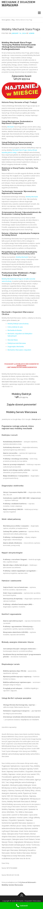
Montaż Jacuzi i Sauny (18, 826)
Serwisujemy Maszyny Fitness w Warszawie (18, 779)
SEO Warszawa (16, 796)
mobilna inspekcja (30, 688)
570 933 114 (23, 78)
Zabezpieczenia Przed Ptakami (23, 839)
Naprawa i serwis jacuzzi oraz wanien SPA (23, 774)
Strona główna (6, 20)
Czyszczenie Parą (26, 766)
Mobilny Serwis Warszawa (12, 885)
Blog (13, 20)
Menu (39, 13)
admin (31, 33)
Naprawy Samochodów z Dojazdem (20, 771)
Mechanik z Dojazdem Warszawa (18, 3)
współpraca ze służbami (30, 719)
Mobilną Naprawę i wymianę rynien (15, 809)
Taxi (7, 782)
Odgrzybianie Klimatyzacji (23, 842)
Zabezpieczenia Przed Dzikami (18, 834)
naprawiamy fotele (24, 788)
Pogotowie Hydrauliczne (11, 766)
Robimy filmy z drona (32, 790)
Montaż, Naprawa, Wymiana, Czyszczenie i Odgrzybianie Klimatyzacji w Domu (21, 799)
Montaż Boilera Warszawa (20, 853)
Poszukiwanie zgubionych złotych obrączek (18, 777)
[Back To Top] (21, 895)
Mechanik (10, 127)
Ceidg (20, 882)
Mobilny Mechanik (32, 197)
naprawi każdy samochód (28, 754)
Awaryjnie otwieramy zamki (12, 793)
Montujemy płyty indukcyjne (20, 785)
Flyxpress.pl (27, 793)
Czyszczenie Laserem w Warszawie (15, 815)
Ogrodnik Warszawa (18, 823)
